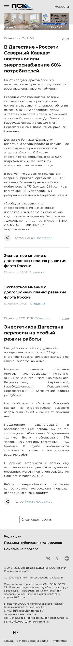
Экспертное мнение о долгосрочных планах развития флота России (35, 260)
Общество (42, 318)
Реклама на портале (21, 549)
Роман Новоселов (38, 237)
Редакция (12, 536)
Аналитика (38, 272)
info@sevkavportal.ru (28, 611)
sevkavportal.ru (21, 621)
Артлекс (60, 641)
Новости (62, 7)
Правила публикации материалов (33, 543)
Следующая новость (36, 519)
